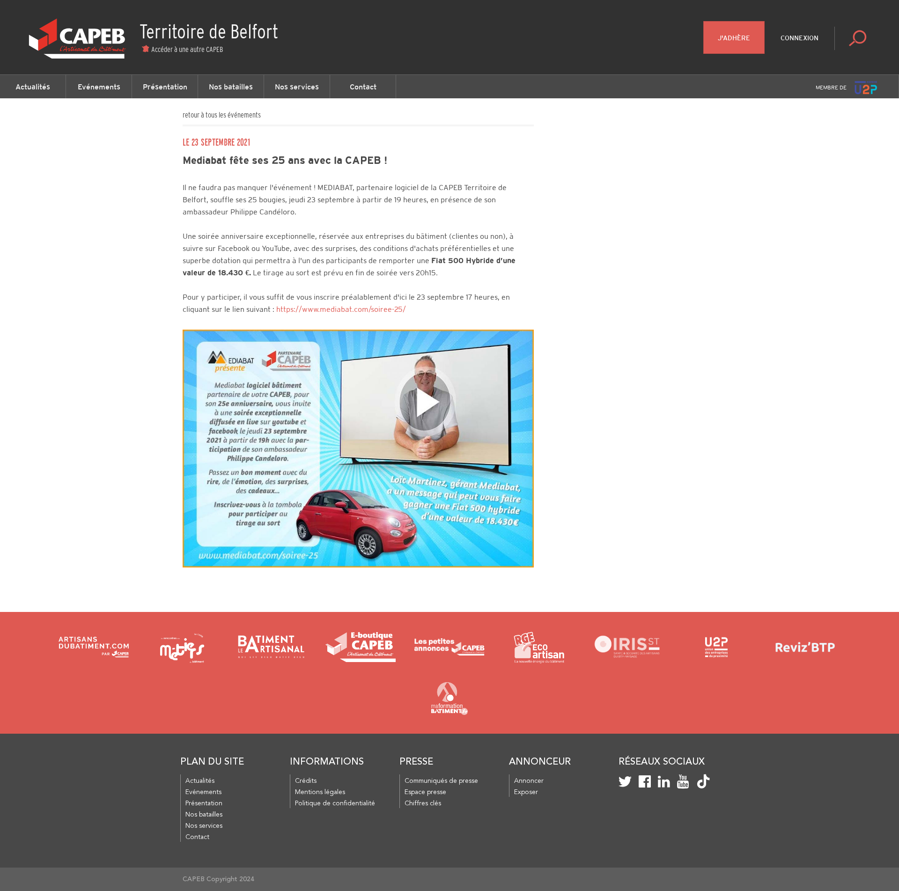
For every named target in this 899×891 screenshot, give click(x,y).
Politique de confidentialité (335, 803)
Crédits (306, 781)
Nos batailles (231, 86)
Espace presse (425, 792)
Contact (363, 86)
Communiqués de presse (441, 781)
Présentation (165, 86)
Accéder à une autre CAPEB (187, 49)
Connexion (799, 38)
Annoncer (529, 781)
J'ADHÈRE (734, 38)
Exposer (526, 792)
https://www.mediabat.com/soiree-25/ (341, 309)
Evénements (99, 86)
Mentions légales (320, 792)
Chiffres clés (423, 803)
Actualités (32, 86)
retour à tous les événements (222, 114)
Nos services (297, 86)
